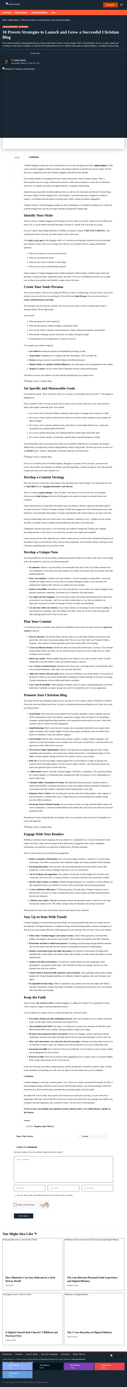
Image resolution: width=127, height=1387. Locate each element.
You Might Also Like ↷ (19, 1234)
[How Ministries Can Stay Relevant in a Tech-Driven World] (32, 1256)
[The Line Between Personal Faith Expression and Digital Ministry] (94, 1256)
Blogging (23, 26)
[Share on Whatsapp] (98, 1136)
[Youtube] (110, 1366)
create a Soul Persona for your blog (38, 300)
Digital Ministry (14, 20)
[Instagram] (79, 1366)
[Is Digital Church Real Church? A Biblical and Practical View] (32, 1311)
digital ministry (101, 165)
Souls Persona (42, 496)
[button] (122, 5)
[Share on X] (8, 54)
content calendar (45, 493)
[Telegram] (17, 1374)
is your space (36, 240)
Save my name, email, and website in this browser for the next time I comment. (45, 1195)
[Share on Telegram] (104, 1136)
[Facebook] (17, 1366)
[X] (48, 1366)
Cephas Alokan (20, 60)
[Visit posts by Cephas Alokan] (6, 61)
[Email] (13, 54)
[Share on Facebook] (4, 54)
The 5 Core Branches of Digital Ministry (89, 1332)
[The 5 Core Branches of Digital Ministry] (94, 1311)
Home (4, 20)
